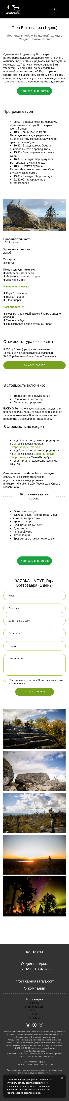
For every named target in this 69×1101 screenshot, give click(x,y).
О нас (34, 1014)
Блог (34, 1010)
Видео (34, 1003)
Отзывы (34, 1017)
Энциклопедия (35, 1006)
